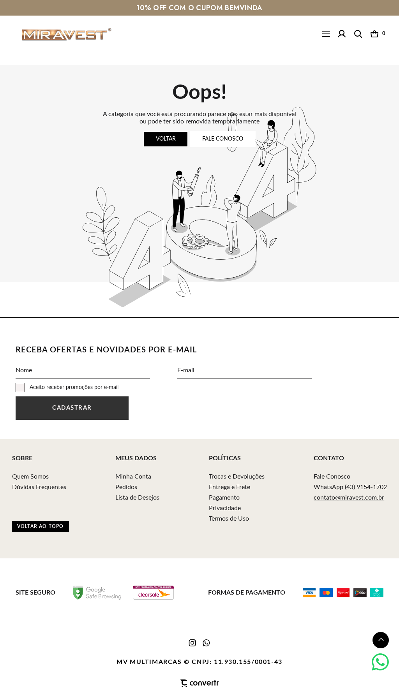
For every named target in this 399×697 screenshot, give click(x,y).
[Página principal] (60, 34)
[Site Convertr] (199, 683)
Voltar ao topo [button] (40, 526)
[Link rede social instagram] (193, 643)
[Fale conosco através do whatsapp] (380, 662)
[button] (381, 640)
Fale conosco (222, 139)
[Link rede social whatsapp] (206, 643)
